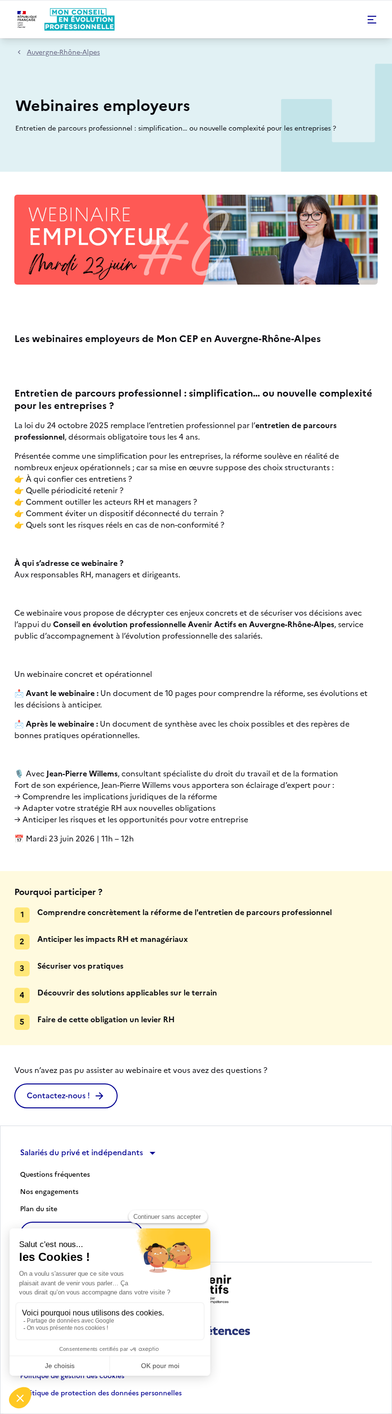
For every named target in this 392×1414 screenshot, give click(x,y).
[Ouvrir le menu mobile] (372, 19)
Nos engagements (49, 1192)
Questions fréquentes (55, 1175)
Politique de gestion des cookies (72, 1376)
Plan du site (38, 1209)
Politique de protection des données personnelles (101, 1393)
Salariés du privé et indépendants (81, 1152)
